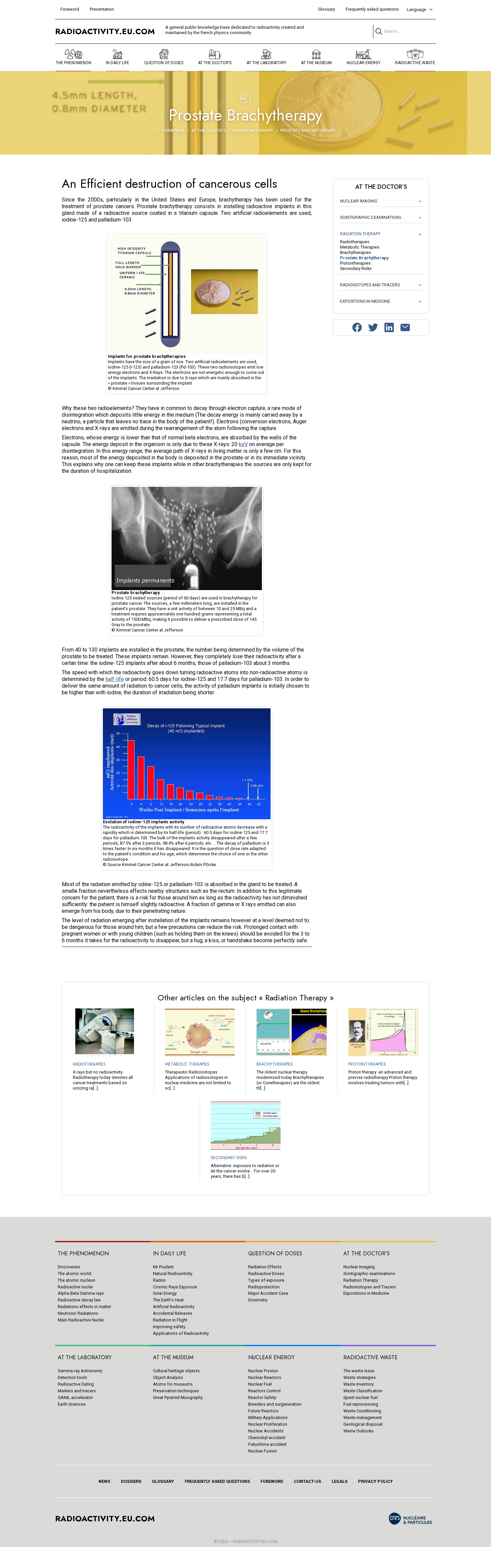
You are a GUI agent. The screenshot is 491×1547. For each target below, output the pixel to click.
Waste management (362, 1417)
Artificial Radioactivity (173, 1306)
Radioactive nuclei (75, 1286)
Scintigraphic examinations (369, 1273)
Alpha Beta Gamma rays (81, 1293)
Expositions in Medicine (366, 1293)
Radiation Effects (265, 1266)
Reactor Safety (262, 1397)
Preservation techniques (176, 1390)
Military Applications (268, 1417)
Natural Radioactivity (172, 1273)
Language (416, 9)
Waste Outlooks (358, 1430)
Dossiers (131, 1481)
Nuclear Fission (263, 1370)
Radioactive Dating (76, 1384)
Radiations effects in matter (84, 1306)
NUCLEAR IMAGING (358, 200)
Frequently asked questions (372, 9)
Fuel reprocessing (360, 1404)
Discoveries (69, 1266)
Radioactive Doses (266, 1273)
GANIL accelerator (75, 1397)
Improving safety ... (171, 1326)
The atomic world (74, 1273)
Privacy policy (375, 1481)
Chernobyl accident (266, 1437)
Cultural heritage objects (176, 1370)
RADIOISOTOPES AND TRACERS (370, 284)
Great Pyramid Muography (178, 1397)
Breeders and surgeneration (275, 1404)
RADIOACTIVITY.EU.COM (255, 1541)
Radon (159, 1280)
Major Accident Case (268, 1293)
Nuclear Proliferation (267, 1424)
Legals (339, 1481)
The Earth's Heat (168, 1299)
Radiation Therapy (360, 1280)
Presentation (102, 9)
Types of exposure (266, 1280)
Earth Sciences (72, 1404)
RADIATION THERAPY (360, 233)
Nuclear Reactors (264, 1377)
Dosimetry (258, 1299)
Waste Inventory (358, 1384)
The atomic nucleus (76, 1280)
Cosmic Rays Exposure (175, 1286)
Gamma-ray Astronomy (80, 1370)
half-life (115, 679)
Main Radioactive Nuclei (81, 1319)
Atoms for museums (173, 1384)
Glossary (326, 9)
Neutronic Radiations (78, 1313)
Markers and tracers (77, 1390)
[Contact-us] (405, 327)
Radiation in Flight (170, 1319)
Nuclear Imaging (359, 1266)
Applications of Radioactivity (181, 1333)
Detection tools (72, 1377)
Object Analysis (168, 1377)
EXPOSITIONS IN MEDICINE (365, 301)
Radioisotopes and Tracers (369, 1286)
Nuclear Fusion (262, 1450)
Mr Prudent (163, 1266)
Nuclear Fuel (260, 1384)
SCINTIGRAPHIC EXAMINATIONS (370, 217)
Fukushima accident (267, 1444)
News (104, 1481)
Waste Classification (362, 1390)
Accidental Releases (172, 1313)
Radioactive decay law (79, 1299)
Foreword (69, 9)
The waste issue (358, 1370)
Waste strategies (359, 1377)
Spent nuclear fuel (360, 1397)
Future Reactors (263, 1410)
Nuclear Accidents (266, 1430)
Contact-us (307, 1481)
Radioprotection (264, 1286)
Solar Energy (165, 1293)
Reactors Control (264, 1390)
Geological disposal (362, 1424)
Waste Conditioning (362, 1410)
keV (243, 444)
